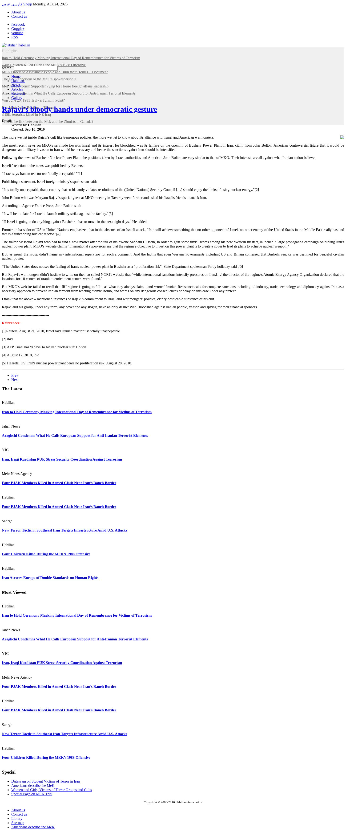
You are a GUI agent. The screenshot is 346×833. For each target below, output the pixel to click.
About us (18, 12)
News (16, 85)
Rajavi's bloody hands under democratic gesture (79, 109)
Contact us (19, 16)
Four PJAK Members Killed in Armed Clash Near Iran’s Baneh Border (59, 483)
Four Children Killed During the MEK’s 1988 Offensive (46, 554)
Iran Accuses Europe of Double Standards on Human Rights (50, 578)
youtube (17, 33)
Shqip (27, 4)
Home (15, 76)
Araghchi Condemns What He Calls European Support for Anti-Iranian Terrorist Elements (75, 435)
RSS (14, 37)
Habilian (18, 81)
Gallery (16, 98)
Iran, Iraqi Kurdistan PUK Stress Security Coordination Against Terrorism (62, 459)
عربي (6, 4)
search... (8, 68)
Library (16, 819)
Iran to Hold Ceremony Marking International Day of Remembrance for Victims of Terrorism (77, 412)
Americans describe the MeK (33, 827)
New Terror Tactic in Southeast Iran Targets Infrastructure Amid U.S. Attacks (64, 530)
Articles (17, 89)
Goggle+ (17, 29)
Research (18, 93)
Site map (17, 823)
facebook (18, 24)
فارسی (16, 4)
